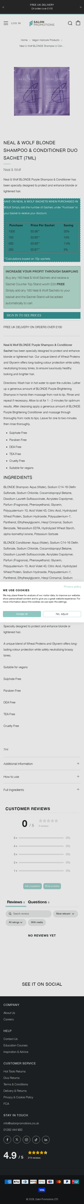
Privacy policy (72, 586)
